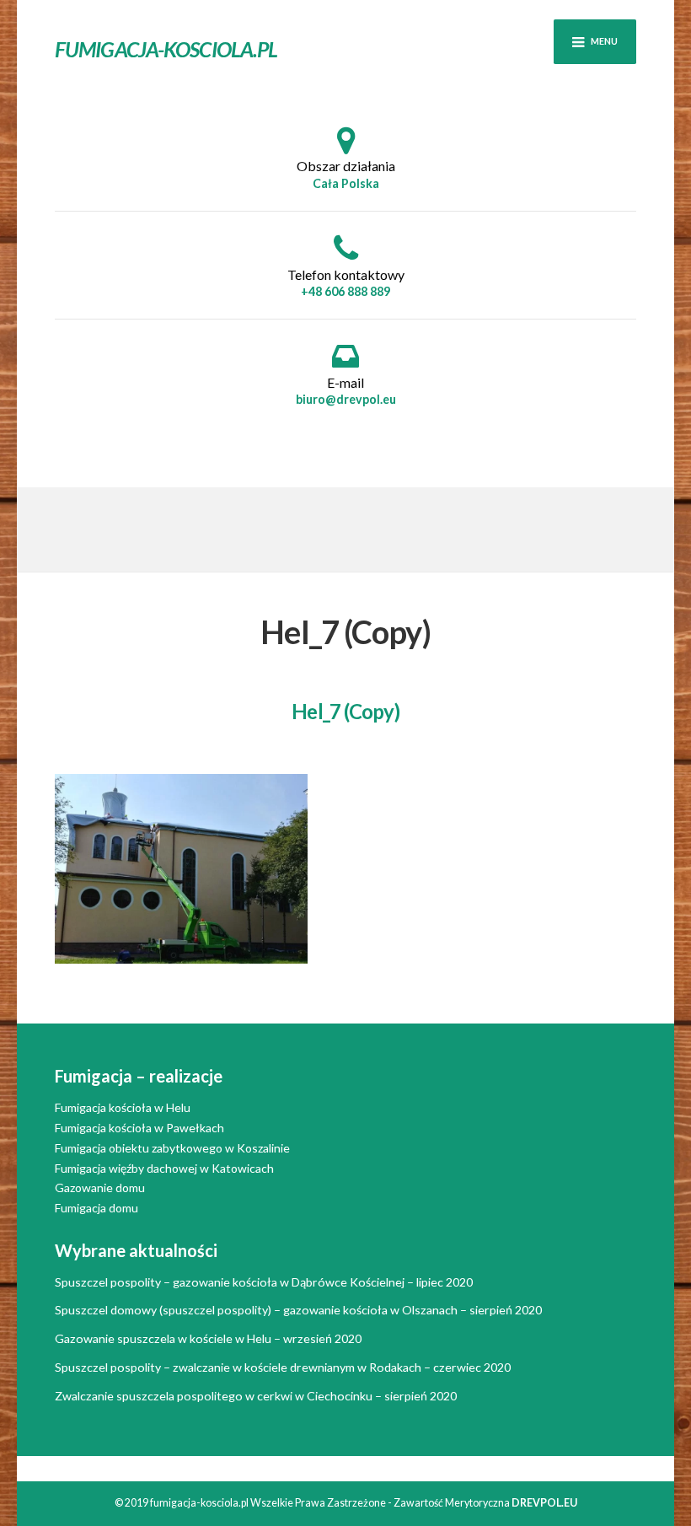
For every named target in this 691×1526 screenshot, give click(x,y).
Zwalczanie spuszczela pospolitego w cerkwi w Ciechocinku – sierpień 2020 (256, 1396)
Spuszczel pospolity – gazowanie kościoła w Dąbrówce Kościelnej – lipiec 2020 (264, 1282)
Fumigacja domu (96, 1208)
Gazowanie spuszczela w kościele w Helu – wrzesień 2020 (208, 1338)
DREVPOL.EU (544, 1502)
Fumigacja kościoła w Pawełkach (139, 1127)
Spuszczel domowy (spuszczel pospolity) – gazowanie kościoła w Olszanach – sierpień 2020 (298, 1310)
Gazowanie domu (100, 1187)
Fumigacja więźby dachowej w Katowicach (164, 1168)
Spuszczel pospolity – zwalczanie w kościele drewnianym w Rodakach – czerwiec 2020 (283, 1367)
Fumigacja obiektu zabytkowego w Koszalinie (172, 1148)
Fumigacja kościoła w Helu (122, 1107)
